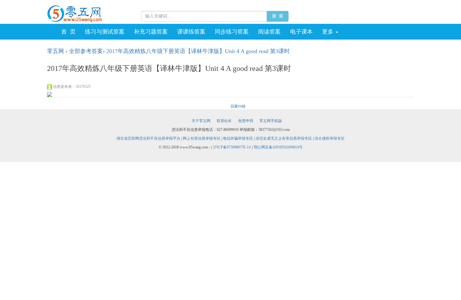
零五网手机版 (270, 121)
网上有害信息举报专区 (201, 138)
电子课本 (301, 32)
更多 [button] (328, 32)
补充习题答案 (151, 32)
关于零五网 (201, 121)
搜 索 (277, 16)
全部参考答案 (86, 51)
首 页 (68, 32)
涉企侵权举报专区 (330, 138)
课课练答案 (191, 32)
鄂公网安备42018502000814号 (278, 147)
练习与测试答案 (105, 32)
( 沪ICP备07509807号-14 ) (232, 147)
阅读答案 (269, 32)
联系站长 (224, 121)
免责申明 (245, 121)
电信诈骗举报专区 (238, 138)
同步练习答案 (232, 32)
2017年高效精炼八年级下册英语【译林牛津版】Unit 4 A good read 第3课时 (198, 51)
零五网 (55, 51)
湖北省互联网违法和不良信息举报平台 (148, 138)
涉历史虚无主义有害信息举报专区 (284, 138)
